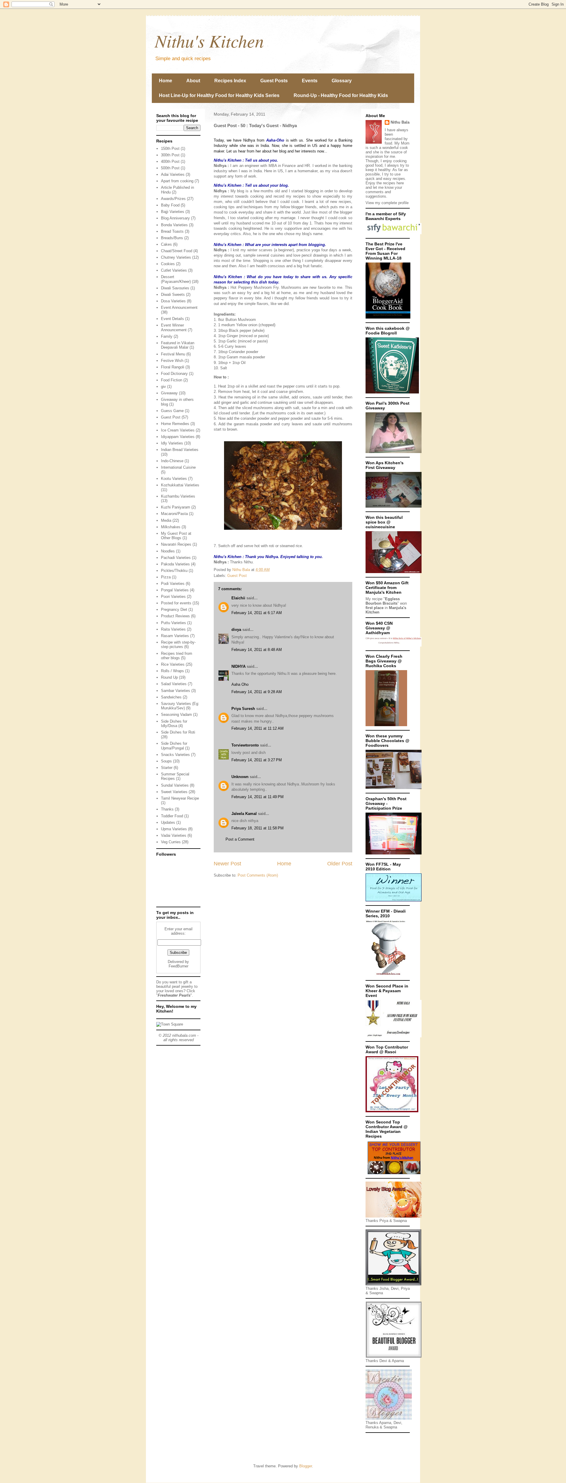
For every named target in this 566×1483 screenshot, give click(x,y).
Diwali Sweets (173, 294)
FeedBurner (178, 966)
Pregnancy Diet (174, 609)
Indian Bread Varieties (179, 449)
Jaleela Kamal (244, 813)
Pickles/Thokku (174, 570)
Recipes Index (230, 80)
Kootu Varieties (174, 478)
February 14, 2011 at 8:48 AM (256, 649)
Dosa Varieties (173, 301)
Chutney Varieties (176, 257)
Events (309, 80)
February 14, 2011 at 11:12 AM (257, 728)
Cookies (168, 264)
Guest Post (237, 575)
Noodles (168, 551)
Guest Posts (274, 80)
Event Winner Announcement (174, 327)
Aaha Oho (240, 684)
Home (165, 80)
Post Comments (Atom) (258, 875)
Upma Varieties (174, 829)
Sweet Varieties (174, 792)
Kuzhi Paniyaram (175, 507)
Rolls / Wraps (172, 671)
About (193, 80)
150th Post (170, 148)
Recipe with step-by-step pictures (178, 644)
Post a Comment (240, 839)
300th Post (170, 155)
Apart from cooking (177, 181)
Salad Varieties (174, 684)
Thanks (167, 809)
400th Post (170, 161)
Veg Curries (171, 842)
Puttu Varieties (173, 623)
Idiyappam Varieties (178, 436)
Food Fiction (171, 380)
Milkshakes (170, 527)
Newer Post (227, 864)
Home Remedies (175, 423)
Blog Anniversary (175, 218)
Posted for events (176, 603)
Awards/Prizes (173, 198)
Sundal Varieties (175, 785)
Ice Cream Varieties (178, 430)
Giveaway (169, 393)
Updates (168, 822)
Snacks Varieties (175, 754)
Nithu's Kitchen (209, 40)
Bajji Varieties (172, 211)
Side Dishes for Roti (178, 732)
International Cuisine (178, 467)
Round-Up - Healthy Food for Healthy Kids (341, 95)
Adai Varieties (173, 174)
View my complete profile (387, 203)
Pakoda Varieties (175, 564)
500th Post (170, 168)
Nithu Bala (400, 122)
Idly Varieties (172, 443)
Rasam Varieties (175, 636)
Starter (166, 767)
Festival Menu (173, 354)
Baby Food (170, 205)
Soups (166, 761)
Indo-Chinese (172, 461)
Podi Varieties (173, 583)
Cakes (166, 244)
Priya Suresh (243, 708)
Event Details (172, 318)
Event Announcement (179, 307)
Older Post (339, 864)
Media (166, 520)
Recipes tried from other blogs (176, 655)
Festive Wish (172, 360)
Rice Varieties (173, 664)
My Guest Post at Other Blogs (176, 535)
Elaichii (238, 598)
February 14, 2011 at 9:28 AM (256, 692)
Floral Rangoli (172, 367)
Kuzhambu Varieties (178, 496)
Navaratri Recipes (176, 544)
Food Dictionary (174, 373)
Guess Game (172, 411)
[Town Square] (169, 1024)
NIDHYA (238, 666)
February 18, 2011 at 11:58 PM (257, 828)
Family (166, 336)
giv (163, 386)
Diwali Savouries (175, 288)
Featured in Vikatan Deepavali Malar (177, 345)
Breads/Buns (172, 238)
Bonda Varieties (174, 225)
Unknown (240, 777)
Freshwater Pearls (174, 995)
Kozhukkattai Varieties (180, 485)
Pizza (166, 577)
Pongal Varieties (175, 590)
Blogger (305, 1466)
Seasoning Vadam (176, 714)
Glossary (342, 80)
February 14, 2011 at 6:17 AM (256, 613)
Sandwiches (171, 697)
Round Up (169, 677)
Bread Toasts (172, 231)
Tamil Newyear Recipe (180, 798)
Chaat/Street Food (176, 251)
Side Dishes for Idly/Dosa (174, 723)
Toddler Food (172, 816)
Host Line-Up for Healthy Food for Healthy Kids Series (219, 95)
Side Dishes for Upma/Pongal (174, 745)
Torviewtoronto (245, 745)
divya (236, 629)
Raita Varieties (173, 629)
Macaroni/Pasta (174, 513)
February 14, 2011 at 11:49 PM (257, 797)
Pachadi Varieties (176, 557)
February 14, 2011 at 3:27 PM (256, 760)
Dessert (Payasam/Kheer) (176, 279)
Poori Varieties (173, 596)
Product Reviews (175, 616)
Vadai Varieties (173, 835)
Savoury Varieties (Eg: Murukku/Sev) (180, 706)
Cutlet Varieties (174, 270)
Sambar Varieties (175, 690)
